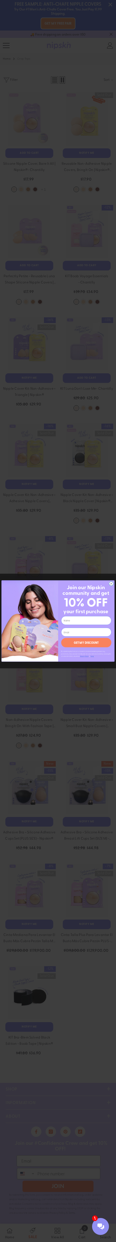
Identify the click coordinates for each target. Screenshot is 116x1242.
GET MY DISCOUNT (86, 642)
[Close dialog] (111, 584)
